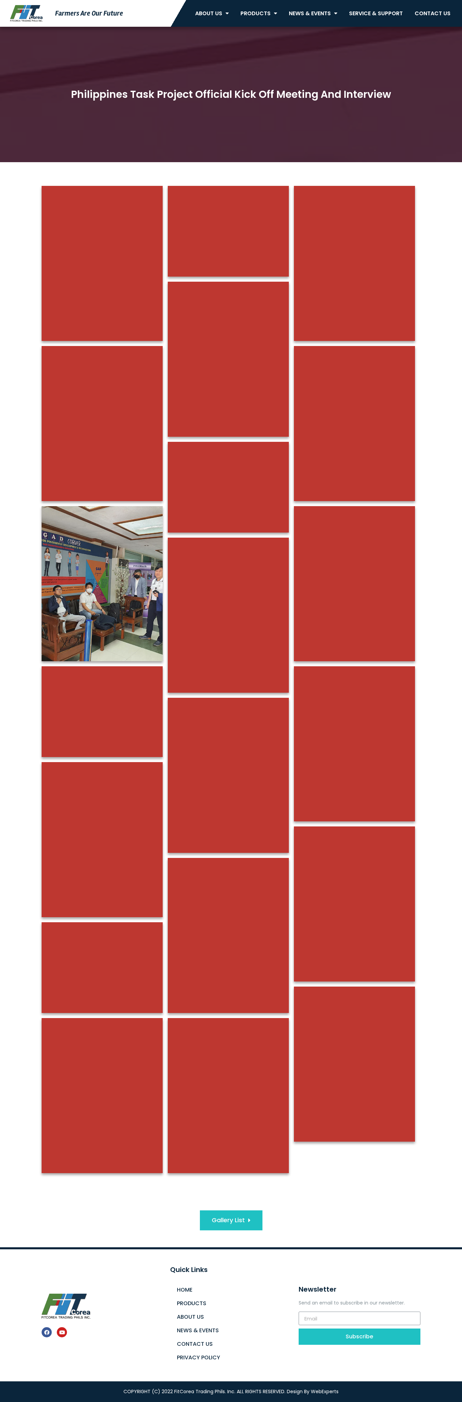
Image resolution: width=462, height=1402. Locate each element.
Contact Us (433, 13)
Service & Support (376, 13)
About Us (208, 13)
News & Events (310, 13)
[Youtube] (62, 1332)
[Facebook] (47, 1332)
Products (255, 13)
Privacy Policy (198, 1357)
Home (184, 1290)
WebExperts (325, 1391)
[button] (231, 1220)
